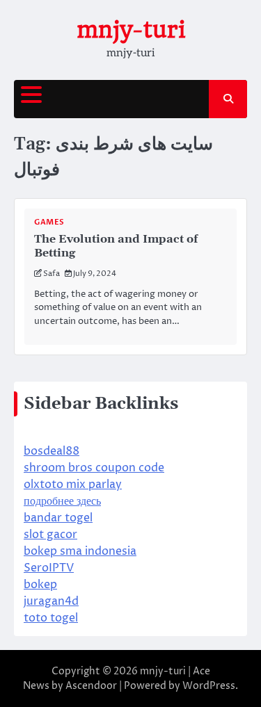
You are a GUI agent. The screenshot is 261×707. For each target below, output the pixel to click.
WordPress (208, 685)
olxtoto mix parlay (73, 484)
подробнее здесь (62, 501)
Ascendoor (91, 685)
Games (49, 222)
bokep (40, 584)
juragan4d (51, 601)
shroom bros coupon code (94, 468)
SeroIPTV (49, 568)
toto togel (51, 618)
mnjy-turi (131, 29)
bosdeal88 (51, 451)
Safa (51, 273)
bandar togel (58, 518)
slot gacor (50, 534)
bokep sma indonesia (80, 551)
